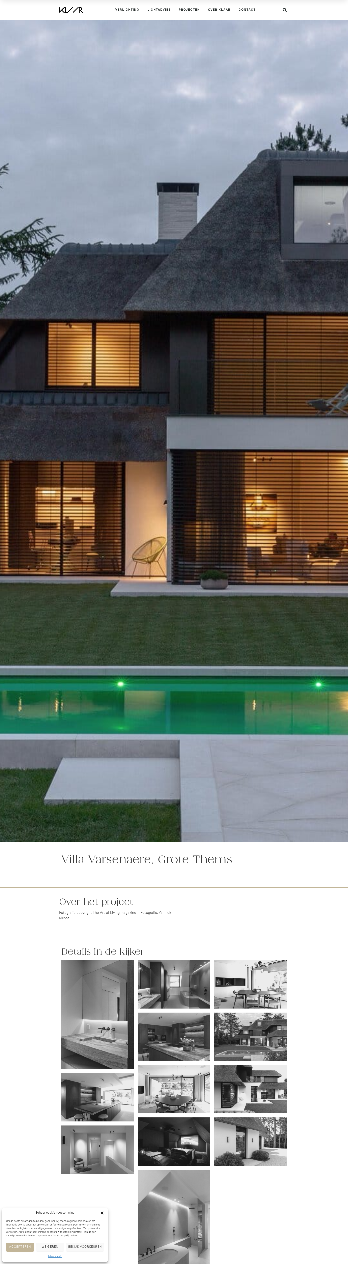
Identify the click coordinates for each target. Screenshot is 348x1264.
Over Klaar (219, 9)
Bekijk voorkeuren (85, 1246)
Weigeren (50, 1246)
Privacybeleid (55, 1256)
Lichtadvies (159, 9)
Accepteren (20, 1246)
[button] (102, 1213)
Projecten (189, 9)
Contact (247, 9)
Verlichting (127, 9)
